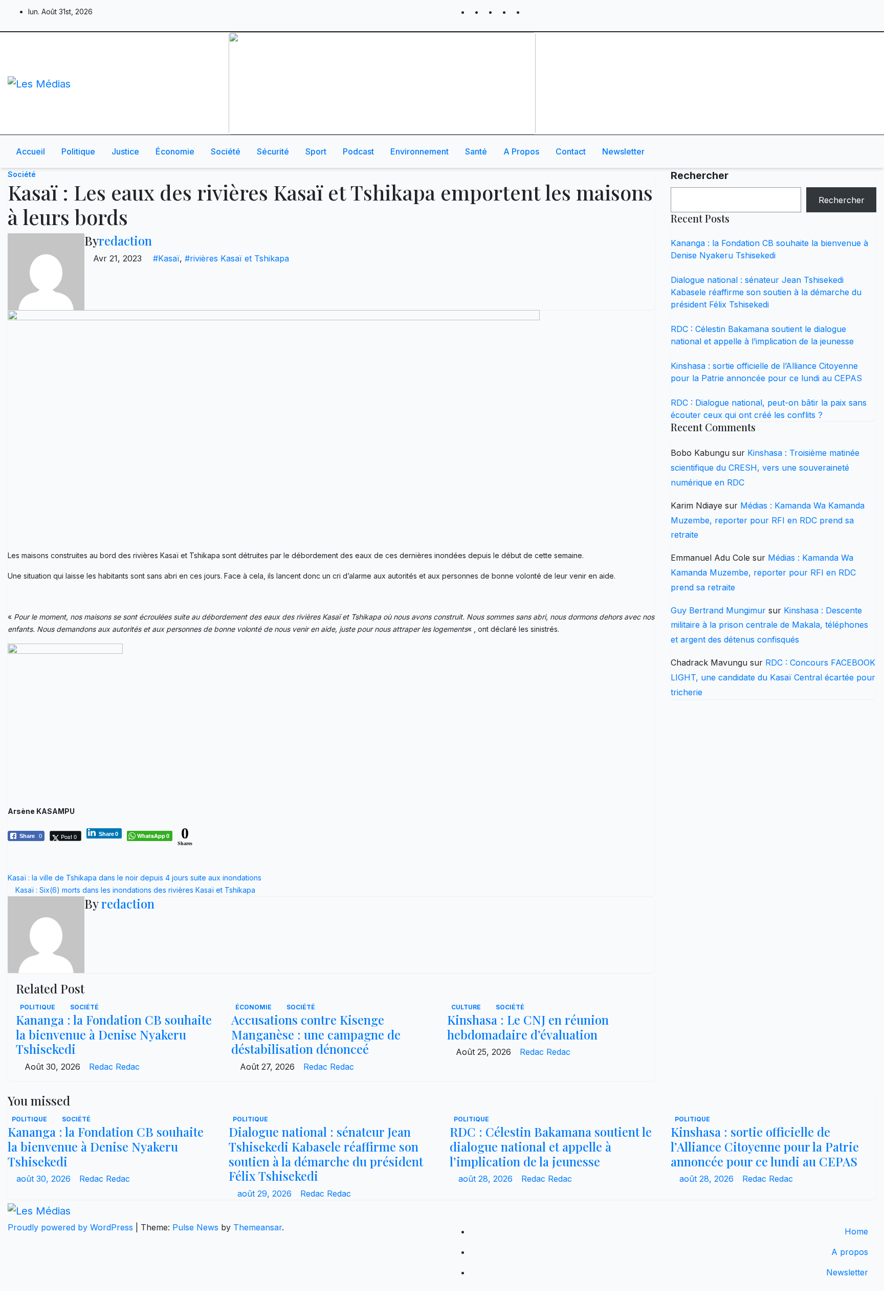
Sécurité (273, 151)
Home (856, 1231)
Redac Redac (114, 1067)
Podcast (358, 151)
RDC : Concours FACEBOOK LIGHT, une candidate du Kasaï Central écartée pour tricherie (773, 677)
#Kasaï (166, 258)
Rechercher (699, 175)
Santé (476, 151)
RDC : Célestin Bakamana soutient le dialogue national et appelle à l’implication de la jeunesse (551, 1146)
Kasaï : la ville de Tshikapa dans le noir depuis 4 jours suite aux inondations (137, 877)
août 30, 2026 (44, 1179)
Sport (315, 151)
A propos (521, 151)
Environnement (419, 151)
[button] (836, 151)
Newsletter (623, 151)
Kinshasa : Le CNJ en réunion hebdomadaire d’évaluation (528, 1027)
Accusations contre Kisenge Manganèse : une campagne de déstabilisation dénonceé (316, 1034)
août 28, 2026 (486, 1179)
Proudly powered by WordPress (72, 1227)
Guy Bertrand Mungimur (718, 610)
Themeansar (257, 1227)
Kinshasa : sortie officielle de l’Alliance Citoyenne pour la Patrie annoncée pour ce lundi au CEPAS (765, 1146)
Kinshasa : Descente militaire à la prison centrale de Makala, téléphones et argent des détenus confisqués (769, 625)
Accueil (30, 151)
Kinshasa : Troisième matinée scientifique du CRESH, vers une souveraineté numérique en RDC (765, 468)
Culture (466, 1007)
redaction (125, 240)
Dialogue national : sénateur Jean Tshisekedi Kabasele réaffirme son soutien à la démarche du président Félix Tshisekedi (766, 292)
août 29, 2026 (265, 1193)
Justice (125, 151)
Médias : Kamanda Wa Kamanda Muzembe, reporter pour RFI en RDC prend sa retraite (768, 520)
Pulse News (195, 1227)
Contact (571, 151)
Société (225, 151)
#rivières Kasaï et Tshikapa (237, 258)
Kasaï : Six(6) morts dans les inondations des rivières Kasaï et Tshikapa (134, 890)
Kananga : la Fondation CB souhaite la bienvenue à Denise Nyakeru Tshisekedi (114, 1034)
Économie (175, 151)
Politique (78, 151)
